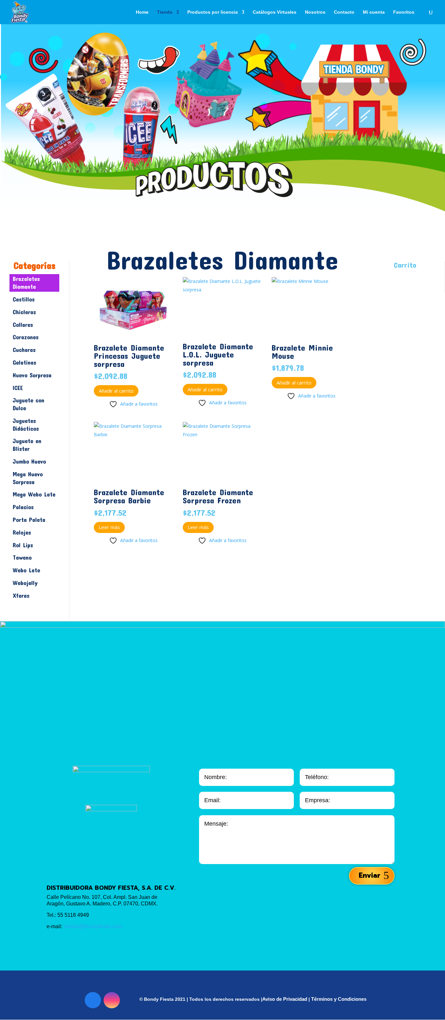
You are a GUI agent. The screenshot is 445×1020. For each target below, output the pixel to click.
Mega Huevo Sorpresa (28, 477)
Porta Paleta (29, 519)
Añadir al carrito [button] (116, 390)
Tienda (164, 12)
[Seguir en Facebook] (93, 1000)
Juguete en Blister (27, 444)
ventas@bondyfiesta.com (93, 926)
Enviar (369, 875)
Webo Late (26, 570)
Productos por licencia (212, 12)
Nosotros (315, 12)
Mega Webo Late (34, 494)
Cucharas (24, 349)
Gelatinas (24, 362)
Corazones (25, 337)
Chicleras (24, 311)
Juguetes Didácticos (26, 424)
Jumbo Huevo (29, 461)
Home (142, 12)
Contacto (344, 12)
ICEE (18, 387)
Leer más (109, 527)
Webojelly (25, 582)
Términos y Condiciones (338, 999)
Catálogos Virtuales (274, 12)
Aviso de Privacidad (284, 999)
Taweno (22, 557)
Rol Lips (23, 545)
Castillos (24, 299)
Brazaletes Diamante (26, 282)
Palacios (23, 506)
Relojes (22, 532)
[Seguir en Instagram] (112, 1000)
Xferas (21, 595)
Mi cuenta (374, 12)
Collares (23, 324)
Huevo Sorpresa (32, 375)
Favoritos (403, 12)
